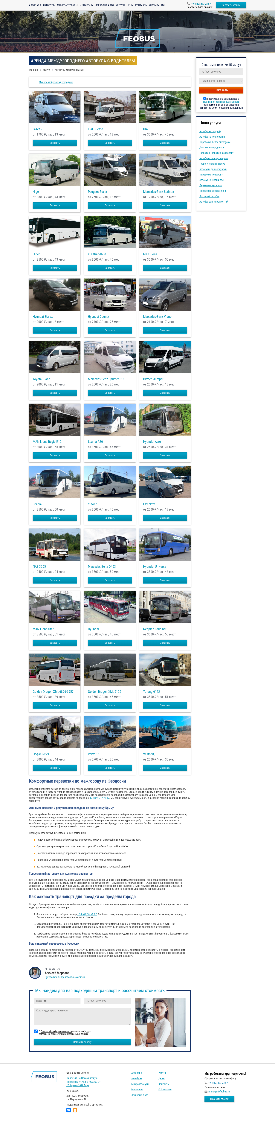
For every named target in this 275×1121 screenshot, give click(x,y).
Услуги (120, 5)
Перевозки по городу (211, 174)
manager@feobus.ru (219, 1091)
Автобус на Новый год (211, 179)
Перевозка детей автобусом (214, 142)
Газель (37, 129)
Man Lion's (150, 254)
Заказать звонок (231, 5)
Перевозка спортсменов (212, 190)
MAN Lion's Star (43, 629)
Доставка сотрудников (211, 147)
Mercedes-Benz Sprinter (158, 191)
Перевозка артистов (210, 185)
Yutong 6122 (151, 691)
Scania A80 (95, 441)
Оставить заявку (82, 1042)
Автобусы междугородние (213, 158)
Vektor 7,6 (94, 754)
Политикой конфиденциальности (221, 101)
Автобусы (49, 5)
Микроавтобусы (67, 5)
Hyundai (93, 629)
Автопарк (35, 5)
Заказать (55, 142)
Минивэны (86, 5)
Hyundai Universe (154, 566)
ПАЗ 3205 (39, 566)
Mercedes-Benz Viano (157, 316)
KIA (145, 129)
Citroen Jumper (153, 379)
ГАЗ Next (149, 504)
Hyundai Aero (152, 441)
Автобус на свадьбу (210, 131)
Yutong (92, 504)
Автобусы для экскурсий (213, 169)
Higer (36, 191)
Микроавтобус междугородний (56, 82)
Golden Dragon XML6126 (104, 691)
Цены (130, 5)
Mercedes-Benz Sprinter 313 (106, 379)
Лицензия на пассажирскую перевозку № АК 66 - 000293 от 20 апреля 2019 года (83, 1082)
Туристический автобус (212, 163)
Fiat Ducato (95, 129)
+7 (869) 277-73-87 (201, 3)
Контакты (141, 5)
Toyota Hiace (41, 379)
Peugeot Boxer (97, 191)
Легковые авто (104, 5)
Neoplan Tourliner (154, 629)
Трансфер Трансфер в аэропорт (216, 152)
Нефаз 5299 (41, 754)
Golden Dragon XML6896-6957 (53, 691)
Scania (37, 504)
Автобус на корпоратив (212, 136)
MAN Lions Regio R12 (47, 441)
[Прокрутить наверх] (12, 1112)
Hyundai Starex (43, 316)
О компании (157, 5)
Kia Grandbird (97, 254)
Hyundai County (98, 316)
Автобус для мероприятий (213, 201)
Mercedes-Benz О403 (102, 566)
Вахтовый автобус (209, 196)
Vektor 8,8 (149, 754)
